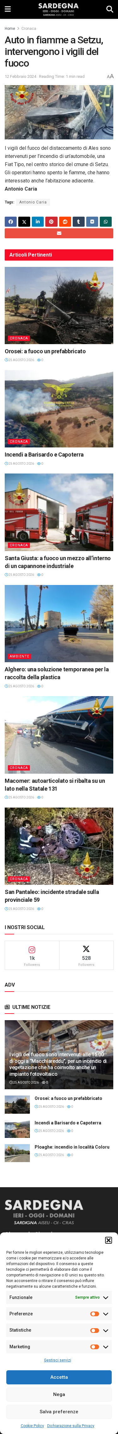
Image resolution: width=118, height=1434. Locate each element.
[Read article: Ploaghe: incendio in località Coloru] (17, 1153)
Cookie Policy (32, 1426)
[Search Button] (109, 9)
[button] (108, 1240)
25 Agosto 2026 (21, 360)
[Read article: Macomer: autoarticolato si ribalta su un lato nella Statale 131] (59, 735)
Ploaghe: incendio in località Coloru (72, 1147)
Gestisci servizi (57, 1360)
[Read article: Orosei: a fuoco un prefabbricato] (59, 305)
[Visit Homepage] (58, 9)
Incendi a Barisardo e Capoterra (44, 454)
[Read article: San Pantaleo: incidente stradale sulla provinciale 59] (59, 846)
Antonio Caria (33, 202)
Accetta (59, 1377)
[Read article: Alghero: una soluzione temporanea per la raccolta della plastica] (59, 624)
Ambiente (19, 656)
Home (10, 28)
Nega (59, 1394)
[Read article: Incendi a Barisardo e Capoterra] (59, 409)
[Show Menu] (8, 9)
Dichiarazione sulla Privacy (70, 1426)
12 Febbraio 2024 (20, 76)
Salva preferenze (59, 1412)
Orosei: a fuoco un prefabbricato (45, 351)
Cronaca (28, 28)
